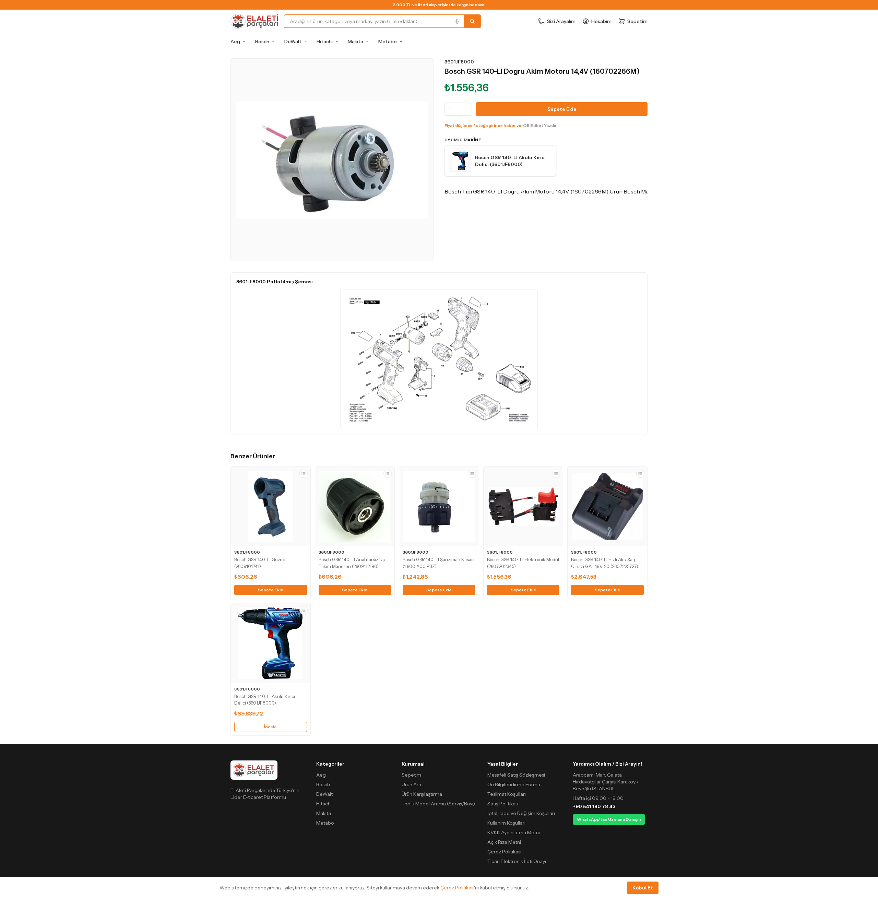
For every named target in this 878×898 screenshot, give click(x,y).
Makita (355, 41)
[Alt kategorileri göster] (244, 41)
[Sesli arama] (457, 21)
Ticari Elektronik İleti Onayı (516, 861)
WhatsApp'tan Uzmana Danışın (609, 819)
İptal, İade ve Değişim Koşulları (521, 813)
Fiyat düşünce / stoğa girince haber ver (483, 125)
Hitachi (325, 41)
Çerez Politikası (504, 852)
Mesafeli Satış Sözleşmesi (516, 775)
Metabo (387, 41)
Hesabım (601, 21)
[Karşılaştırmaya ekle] (303, 474)
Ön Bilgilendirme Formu (513, 784)
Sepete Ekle (562, 109)
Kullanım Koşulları (506, 823)
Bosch (262, 41)
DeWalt (292, 41)
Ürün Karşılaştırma (422, 794)
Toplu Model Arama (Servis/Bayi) (438, 804)
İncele (270, 726)
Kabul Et (642, 888)
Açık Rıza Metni (504, 842)
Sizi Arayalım (561, 21)
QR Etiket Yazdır (540, 125)
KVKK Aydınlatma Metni (513, 832)
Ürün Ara (411, 784)
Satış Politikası (503, 804)
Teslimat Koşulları (506, 794)
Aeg (235, 41)
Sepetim (411, 775)
